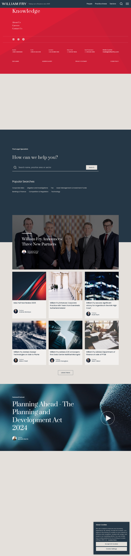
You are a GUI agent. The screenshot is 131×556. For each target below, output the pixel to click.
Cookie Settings (111, 549)
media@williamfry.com (111, 52)
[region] (111, 538)
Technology (55, 192)
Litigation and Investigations (37, 188)
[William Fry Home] (26, 4)
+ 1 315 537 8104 (72, 52)
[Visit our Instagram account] (19, 39)
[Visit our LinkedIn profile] (14, 39)
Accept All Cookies (111, 544)
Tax (52, 188)
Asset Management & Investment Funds (71, 188)
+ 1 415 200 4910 (90, 52)
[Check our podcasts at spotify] (23, 39)
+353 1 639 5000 (17, 52)
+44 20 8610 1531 (54, 52)
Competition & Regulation (38, 192)
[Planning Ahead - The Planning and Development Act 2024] (108, 418)
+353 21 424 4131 (35, 52)
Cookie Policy (112, 540)
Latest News (65, 373)
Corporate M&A (18, 188)
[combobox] (55, 167)
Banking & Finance (19, 192)
